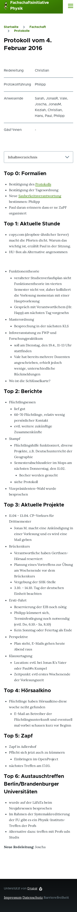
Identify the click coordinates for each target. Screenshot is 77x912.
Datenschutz (32, 897)
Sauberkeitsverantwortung (39, 196)
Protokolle (22, 30)
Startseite (11, 27)
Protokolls (43, 184)
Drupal (32, 888)
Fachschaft (38, 27)
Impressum (13, 897)
